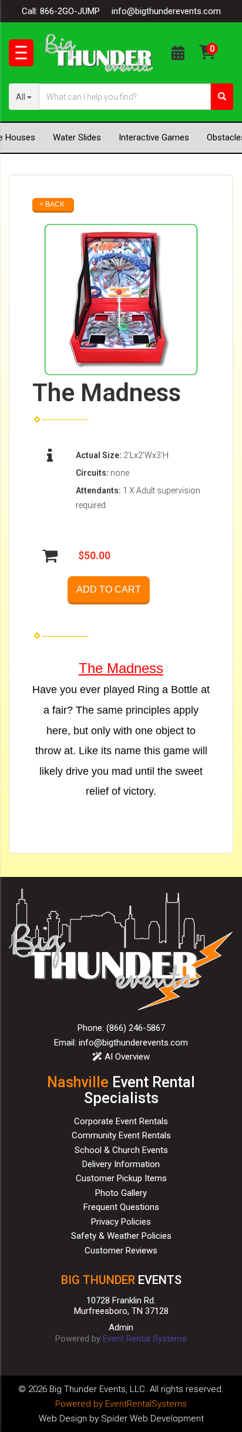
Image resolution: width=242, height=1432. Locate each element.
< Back (52, 204)
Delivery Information (121, 1164)
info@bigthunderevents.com (166, 11)
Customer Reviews (121, 1250)
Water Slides (77, 137)
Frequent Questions (121, 1207)
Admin (121, 1327)
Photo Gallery (121, 1193)
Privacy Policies (121, 1221)
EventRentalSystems (146, 1404)
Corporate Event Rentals (121, 1121)
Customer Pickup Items (121, 1178)
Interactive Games (154, 137)
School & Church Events (121, 1150)
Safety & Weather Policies (121, 1236)
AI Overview (126, 1056)
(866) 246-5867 (135, 1028)
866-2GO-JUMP (70, 11)
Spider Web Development (152, 1418)
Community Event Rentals (121, 1135)
